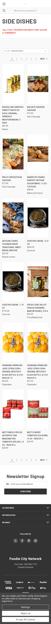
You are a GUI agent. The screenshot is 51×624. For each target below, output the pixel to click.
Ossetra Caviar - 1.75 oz (13, 306)
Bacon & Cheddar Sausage (35, 109)
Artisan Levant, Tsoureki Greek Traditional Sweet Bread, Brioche (11, 246)
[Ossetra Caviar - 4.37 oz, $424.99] (38, 217)
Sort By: (7, 51)
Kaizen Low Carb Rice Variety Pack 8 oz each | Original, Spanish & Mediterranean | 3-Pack (13, 115)
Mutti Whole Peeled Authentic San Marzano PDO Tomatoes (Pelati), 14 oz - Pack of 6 (13, 438)
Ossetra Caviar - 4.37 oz (38, 242)
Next (42, 59)
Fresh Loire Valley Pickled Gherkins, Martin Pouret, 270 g (37, 307)
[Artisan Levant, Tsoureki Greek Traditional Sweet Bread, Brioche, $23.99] (13, 217)
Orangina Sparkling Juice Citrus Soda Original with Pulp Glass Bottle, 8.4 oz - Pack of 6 (38, 371)
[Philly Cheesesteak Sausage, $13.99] (13, 154)
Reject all (25, 613)
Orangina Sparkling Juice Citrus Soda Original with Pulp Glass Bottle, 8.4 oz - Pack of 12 (13, 371)
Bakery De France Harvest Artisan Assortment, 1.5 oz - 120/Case (37, 182)
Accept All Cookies (25, 619)
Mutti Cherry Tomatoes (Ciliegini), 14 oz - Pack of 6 (37, 435)
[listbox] (29, 51)
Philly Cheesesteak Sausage (12, 179)
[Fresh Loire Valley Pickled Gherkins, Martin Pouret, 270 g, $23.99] (38, 281)
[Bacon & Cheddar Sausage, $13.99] (38, 83)
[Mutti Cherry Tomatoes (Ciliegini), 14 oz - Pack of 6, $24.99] (38, 409)
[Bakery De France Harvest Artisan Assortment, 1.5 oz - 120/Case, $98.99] (38, 154)
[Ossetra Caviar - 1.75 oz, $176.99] (13, 281)
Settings (25, 607)
